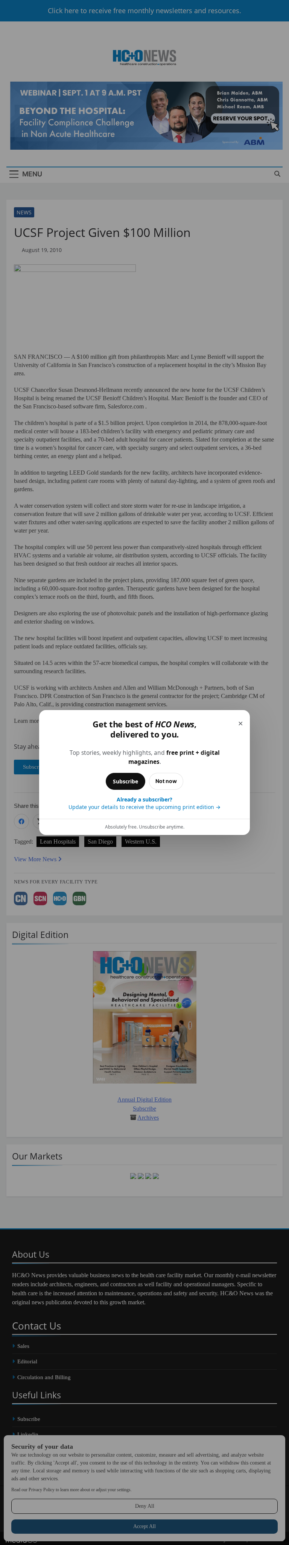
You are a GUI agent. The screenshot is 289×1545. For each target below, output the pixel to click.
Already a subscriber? (144, 803)
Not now (166, 781)
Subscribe (125, 781)
